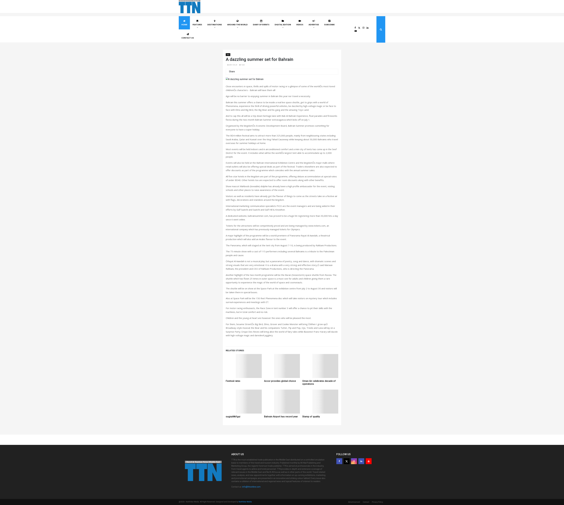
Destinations (214, 24)
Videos (299, 24)
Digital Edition (283, 24)
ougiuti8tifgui (233, 416)
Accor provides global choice (280, 381)
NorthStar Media (245, 502)
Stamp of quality (311, 416)
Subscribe (329, 24)
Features (197, 24)
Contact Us (187, 37)
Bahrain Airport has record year (281, 416)
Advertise (314, 24)
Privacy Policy (377, 502)
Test (228, 54)
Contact (366, 502)
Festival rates (233, 381)
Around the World (237, 24)
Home (184, 24)
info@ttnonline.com (251, 487)
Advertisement (354, 502)
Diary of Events (261, 24)
